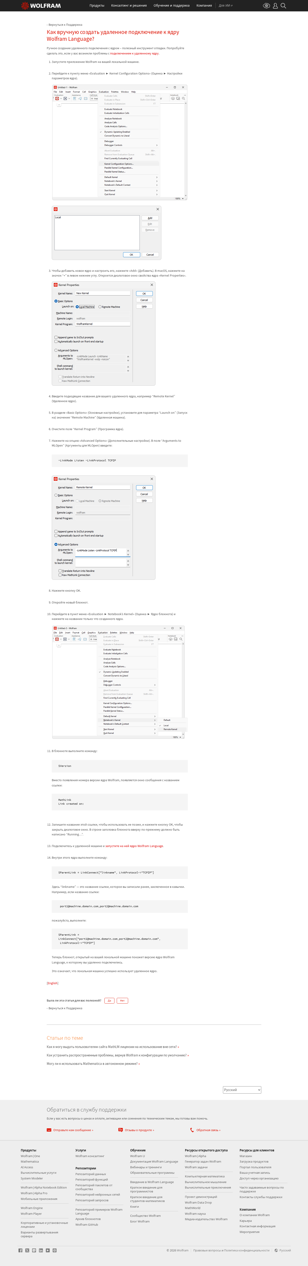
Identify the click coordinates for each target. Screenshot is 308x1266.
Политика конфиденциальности (246, 1250)
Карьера (246, 1221)
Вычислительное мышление (205, 1182)
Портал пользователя (255, 1167)
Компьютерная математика (205, 1176)
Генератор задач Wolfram (203, 1161)
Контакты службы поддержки (261, 1197)
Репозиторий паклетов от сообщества (93, 1187)
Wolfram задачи (196, 1167)
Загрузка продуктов (254, 1161)
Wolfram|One (30, 1156)
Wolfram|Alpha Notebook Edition (44, 1187)
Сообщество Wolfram (145, 1216)
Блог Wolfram (140, 1221)
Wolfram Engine (32, 1208)
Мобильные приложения (39, 1199)
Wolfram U (137, 1156)
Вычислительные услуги (38, 1173)
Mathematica (30, 1161)
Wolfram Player (31, 1214)
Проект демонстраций (201, 1197)
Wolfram (183, 1250)
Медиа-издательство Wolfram (206, 1219)
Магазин (246, 1156)
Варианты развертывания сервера (39, 1234)
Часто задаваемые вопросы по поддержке (262, 1189)
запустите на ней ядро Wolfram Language (134, 846)
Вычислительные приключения (208, 1187)
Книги (134, 1206)
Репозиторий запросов (92, 1200)
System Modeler (32, 1178)
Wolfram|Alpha (195, 1156)
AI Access (27, 1167)
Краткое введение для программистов (146, 1189)
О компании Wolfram (255, 1215)
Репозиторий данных (90, 1174)
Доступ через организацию (259, 1178)
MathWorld (192, 1208)
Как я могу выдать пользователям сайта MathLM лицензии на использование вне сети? (112, 1047)
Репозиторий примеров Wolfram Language (98, 1211)
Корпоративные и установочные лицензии (44, 1225)
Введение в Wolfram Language (152, 1182)
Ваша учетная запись (255, 1173)
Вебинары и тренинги (146, 1167)
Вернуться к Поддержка (65, 25)
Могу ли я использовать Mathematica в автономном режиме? (92, 1063)
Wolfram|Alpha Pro (34, 1193)
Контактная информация (257, 1226)
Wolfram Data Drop (198, 1202)
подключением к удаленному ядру (134, 53)
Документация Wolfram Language (154, 1161)
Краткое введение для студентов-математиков (147, 1199)
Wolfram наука (195, 1214)
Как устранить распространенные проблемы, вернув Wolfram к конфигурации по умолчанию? (116, 1055)
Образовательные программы (152, 1173)
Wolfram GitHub (86, 1224)
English (52, 983)
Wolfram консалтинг (89, 1156)
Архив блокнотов (88, 1219)
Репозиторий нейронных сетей (97, 1194)
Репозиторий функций (91, 1179)
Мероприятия (249, 1232)
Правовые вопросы (207, 1250)
